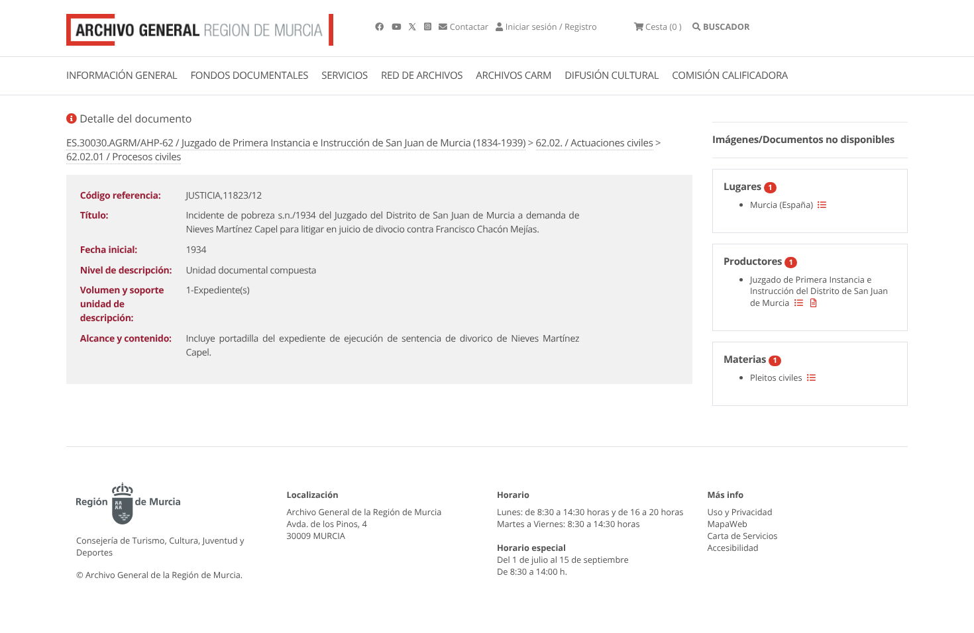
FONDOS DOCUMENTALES (249, 75)
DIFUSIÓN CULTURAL (612, 75)
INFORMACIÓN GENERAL (121, 75)
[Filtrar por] (822, 205)
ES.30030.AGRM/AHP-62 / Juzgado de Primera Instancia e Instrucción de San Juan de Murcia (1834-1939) (295, 143)
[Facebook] (380, 26)
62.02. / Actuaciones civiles (594, 143)
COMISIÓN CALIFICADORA (730, 75)
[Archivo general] (199, 27)
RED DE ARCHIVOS (421, 75)
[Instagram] (428, 26)
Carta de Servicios (743, 536)
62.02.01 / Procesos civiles (123, 157)
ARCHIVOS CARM (513, 75)
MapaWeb (727, 524)
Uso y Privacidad (740, 512)
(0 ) (663, 26)
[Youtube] (397, 26)
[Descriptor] (814, 303)
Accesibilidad (733, 548)
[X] (413, 26)
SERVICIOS (344, 75)
